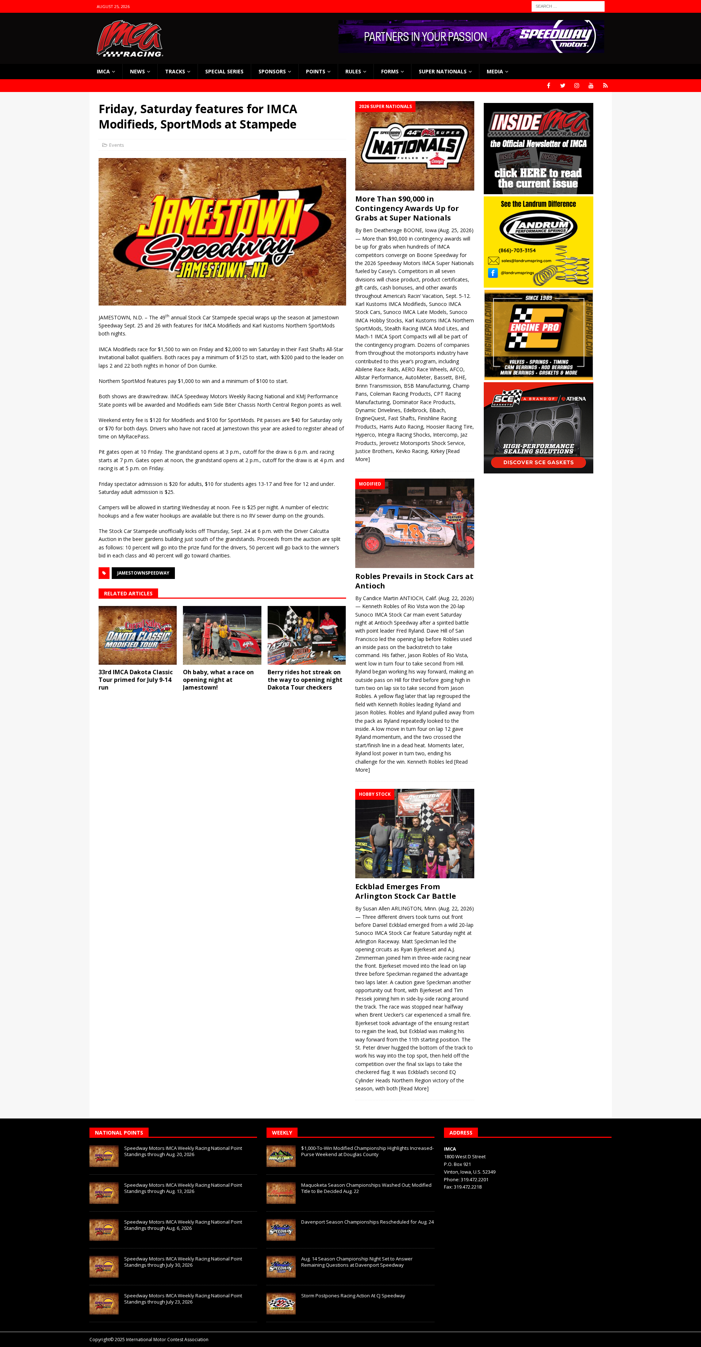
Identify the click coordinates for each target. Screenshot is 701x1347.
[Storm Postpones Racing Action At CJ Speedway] (281, 1304)
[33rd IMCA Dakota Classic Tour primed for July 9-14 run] (138, 635)
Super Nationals (443, 71)
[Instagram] (577, 85)
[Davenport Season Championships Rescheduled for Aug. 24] (281, 1230)
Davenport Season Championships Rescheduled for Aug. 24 (367, 1222)
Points (315, 71)
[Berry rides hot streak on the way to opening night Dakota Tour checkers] (307, 635)
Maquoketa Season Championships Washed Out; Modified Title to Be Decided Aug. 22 (366, 1188)
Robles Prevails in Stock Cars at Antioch (414, 581)
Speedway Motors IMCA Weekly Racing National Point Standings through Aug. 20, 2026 (183, 1151)
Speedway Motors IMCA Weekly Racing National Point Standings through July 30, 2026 (183, 1261)
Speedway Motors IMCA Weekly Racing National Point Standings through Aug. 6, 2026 (183, 1225)
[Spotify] (605, 85)
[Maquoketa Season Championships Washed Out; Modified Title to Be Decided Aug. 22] (281, 1193)
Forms (390, 71)
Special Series (224, 71)
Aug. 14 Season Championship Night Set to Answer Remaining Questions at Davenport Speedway (357, 1261)
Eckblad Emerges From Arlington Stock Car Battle (405, 891)
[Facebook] (548, 85)
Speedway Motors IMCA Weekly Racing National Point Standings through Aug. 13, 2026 (183, 1188)
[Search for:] (568, 5)
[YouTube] (591, 85)
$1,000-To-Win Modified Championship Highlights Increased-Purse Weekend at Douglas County (367, 1151)
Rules (353, 71)
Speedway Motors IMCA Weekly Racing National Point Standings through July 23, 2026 (183, 1298)
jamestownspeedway (143, 573)
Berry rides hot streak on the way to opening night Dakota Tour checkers (305, 679)
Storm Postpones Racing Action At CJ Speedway (353, 1295)
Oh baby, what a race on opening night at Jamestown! (218, 679)
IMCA (103, 71)
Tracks (175, 71)
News (137, 71)
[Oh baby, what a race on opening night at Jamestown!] (222, 635)
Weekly (282, 1132)
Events (116, 145)
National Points (119, 1132)
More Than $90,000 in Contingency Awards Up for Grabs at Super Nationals (407, 208)
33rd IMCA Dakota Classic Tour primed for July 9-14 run (136, 679)
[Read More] (414, 1088)
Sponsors (272, 71)
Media (495, 71)
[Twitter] (562, 85)
